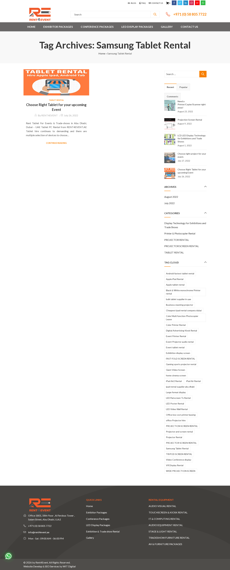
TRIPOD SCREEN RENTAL (179, 454)
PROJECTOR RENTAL (176, 239)
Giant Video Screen (175, 370)
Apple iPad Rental (174, 279)
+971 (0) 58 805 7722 (190, 14)
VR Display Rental (174, 465)
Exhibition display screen (178, 353)
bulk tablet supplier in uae (178, 299)
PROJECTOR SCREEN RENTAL (181, 246)
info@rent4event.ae (38, 532)
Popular (183, 87)
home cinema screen (176, 375)
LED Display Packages (98, 525)
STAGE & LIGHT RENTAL (163, 531)
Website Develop (32, 566)
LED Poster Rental (175, 403)
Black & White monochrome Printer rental (183, 292)
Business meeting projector (179, 304)
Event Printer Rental (176, 336)
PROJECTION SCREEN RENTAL (182, 426)
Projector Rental (174, 437)
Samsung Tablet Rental (177, 448)
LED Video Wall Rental (177, 409)
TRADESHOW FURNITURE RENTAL (169, 537)
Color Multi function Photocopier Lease (182, 318)
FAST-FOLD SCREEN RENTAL (180, 358)
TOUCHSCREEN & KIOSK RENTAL (168, 512)
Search (155, 14)
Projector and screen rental (179, 431)
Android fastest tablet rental (180, 273)
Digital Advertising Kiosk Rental (181, 330)
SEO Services (52, 566)
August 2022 (171, 196)
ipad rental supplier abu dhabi (180, 386)
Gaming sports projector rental (181, 364)
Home (101, 53)
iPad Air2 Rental (174, 381)
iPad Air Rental (193, 381)
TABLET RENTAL (56, 100)
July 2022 (169, 203)
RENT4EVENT (49, 115)
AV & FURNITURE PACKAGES (165, 544)
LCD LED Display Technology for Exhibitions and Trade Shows (192, 138)
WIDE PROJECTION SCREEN (180, 471)
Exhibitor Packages (96, 512)
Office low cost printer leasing (181, 414)
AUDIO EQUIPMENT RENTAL (166, 525)
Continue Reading (56, 143)
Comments (172, 96)
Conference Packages (98, 518)
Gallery (90, 537)
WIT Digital (69, 566)
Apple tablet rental (175, 284)
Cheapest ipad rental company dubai (184, 310)
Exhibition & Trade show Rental (103, 531)
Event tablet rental (175, 347)
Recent (170, 87)
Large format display (176, 392)
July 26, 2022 (71, 115)
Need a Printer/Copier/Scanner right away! (192, 104)
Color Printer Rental (176, 325)
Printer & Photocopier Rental (179, 233)
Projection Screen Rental (190, 119)
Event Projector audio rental (180, 341)
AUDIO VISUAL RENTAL (162, 506)
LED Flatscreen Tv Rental (178, 398)
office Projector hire (176, 420)
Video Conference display (178, 459)
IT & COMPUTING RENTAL (164, 518)
